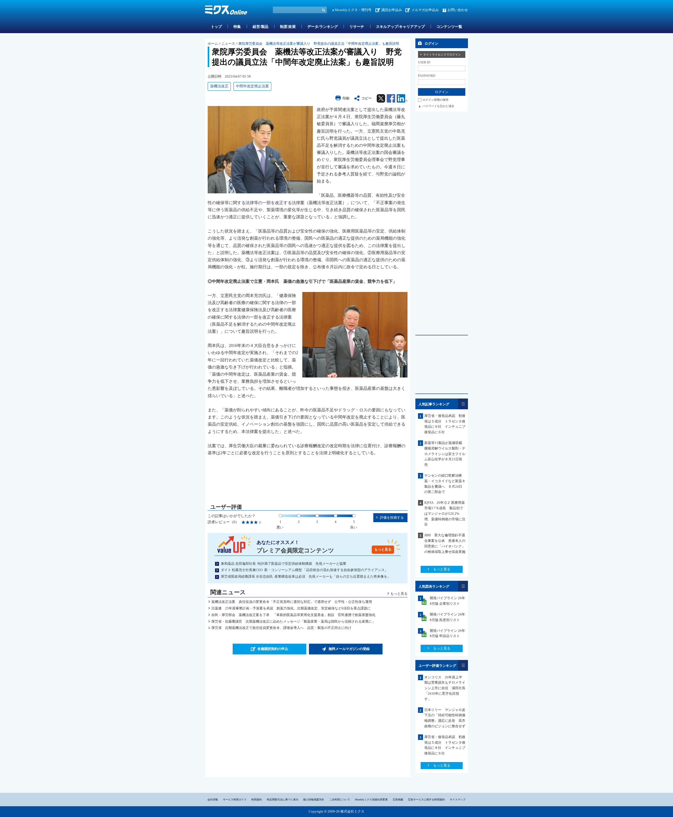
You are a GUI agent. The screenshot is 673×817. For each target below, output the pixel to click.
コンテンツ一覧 (449, 27)
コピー (366, 98)
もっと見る (382, 549)
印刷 (346, 98)
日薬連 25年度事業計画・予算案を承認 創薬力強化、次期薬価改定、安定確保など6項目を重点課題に (291, 608)
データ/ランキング (322, 27)
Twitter (381, 98)
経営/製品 (260, 27)
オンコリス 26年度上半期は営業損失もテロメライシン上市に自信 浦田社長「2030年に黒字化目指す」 (444, 688)
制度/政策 (288, 27)
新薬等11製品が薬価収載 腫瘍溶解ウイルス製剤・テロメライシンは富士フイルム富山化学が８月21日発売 (445, 454)
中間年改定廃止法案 (252, 86)
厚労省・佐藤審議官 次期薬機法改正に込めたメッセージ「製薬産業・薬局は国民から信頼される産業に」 (293, 621)
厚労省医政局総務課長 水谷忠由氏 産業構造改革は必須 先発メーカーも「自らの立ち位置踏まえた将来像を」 (306, 576)
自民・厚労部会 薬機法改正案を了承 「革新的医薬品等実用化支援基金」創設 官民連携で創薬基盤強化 (293, 615)
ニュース (228, 44)
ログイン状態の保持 (435, 99)
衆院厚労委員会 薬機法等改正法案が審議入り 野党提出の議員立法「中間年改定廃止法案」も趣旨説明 (318, 44)
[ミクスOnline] (226, 11)
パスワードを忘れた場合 (438, 106)
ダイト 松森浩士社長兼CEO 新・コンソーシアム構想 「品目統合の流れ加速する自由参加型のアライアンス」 (304, 570)
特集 (237, 27)
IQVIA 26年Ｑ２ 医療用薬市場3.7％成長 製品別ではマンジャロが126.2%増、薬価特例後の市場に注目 (444, 513)
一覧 (463, 404)
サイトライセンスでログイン (442, 54)
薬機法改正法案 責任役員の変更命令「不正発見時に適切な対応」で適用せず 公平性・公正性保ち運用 (291, 602)
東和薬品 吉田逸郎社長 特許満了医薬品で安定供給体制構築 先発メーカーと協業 (283, 564)
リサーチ (356, 27)
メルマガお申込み (425, 10)
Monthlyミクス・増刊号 (353, 10)
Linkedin (402, 98)
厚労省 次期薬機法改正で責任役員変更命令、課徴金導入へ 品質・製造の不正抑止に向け (281, 628)
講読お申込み (391, 10)
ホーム (213, 44)
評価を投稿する (392, 518)
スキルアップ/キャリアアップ (400, 27)
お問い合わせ (457, 10)
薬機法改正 (219, 86)
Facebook (391, 98)
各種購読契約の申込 (272, 649)
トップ (216, 27)
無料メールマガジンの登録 (349, 649)
